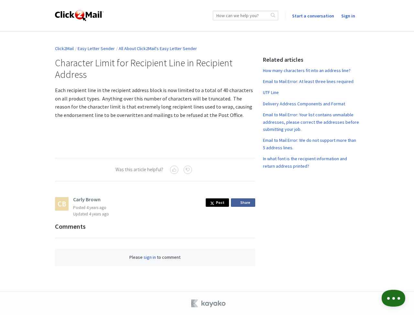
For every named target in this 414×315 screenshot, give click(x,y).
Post (220, 202)
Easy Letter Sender (96, 48)
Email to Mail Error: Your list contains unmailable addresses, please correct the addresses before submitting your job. (311, 122)
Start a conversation (313, 16)
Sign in (348, 16)
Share (246, 203)
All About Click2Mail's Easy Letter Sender (158, 48)
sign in (150, 257)
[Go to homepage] (79, 15)
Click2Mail (64, 48)
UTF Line (271, 92)
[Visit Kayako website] (209, 303)
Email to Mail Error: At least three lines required (308, 81)
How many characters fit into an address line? (307, 70)
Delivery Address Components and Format (304, 104)
